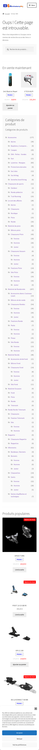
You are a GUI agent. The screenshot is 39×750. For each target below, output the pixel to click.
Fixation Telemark (17, 418)
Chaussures (15, 209)
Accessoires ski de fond (19, 359)
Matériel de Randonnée (16, 289)
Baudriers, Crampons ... (19, 146)
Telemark (14, 405)
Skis (12, 422)
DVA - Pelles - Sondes (18, 154)
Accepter (19, 733)
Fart (12, 158)
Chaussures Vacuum (18, 251)
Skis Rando (15, 342)
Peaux (13, 338)
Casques (14, 150)
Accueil (7, 14)
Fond (13, 393)
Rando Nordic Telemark (16, 410)
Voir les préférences (19, 745)
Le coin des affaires (15, 201)
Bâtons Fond (15, 363)
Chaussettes (15, 473)
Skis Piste (14, 272)
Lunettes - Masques (18, 163)
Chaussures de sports (16, 184)
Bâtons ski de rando (18, 300)
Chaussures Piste (17, 234)
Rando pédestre (17, 192)
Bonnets (14, 456)
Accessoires (12, 137)
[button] (36, 709)
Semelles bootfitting (19, 180)
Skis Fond (14, 384)
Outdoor (14, 188)
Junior (16, 247)
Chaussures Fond (17, 367)
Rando (13, 222)
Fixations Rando (17, 321)
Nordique (14, 213)
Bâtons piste (15, 230)
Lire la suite (19, 570)
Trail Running (16, 196)
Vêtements (12, 448)
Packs (13, 325)
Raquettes (15, 443)
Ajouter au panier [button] (10, 106)
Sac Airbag (15, 175)
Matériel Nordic (14, 355)
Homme (17, 243)
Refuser (19, 739)
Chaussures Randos (18, 304)
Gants (13, 477)
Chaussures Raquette (18, 439)
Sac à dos (14, 171)
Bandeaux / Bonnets (18, 452)
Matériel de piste (14, 226)
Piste (13, 217)
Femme (16, 238)
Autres (13, 142)
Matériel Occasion (14, 389)
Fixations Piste (16, 268)
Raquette (11, 435)
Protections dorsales (18, 167)
